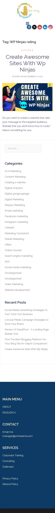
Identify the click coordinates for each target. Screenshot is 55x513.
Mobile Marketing (14, 239)
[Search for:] (23, 148)
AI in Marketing (13, 171)
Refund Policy (10, 484)
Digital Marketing (14, 199)
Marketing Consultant (17, 233)
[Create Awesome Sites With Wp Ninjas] (27, 96)
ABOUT (6, 406)
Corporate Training (12, 455)
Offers (27, 50)
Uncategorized (13, 272)
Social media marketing (18, 267)
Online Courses (13, 250)
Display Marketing (15, 205)
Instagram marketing (16, 222)
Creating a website (15, 182)
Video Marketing (14, 284)
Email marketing (14, 210)
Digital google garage (17, 193)
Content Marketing (15, 176)
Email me (7, 432)
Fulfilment (8, 466)
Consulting (8, 461)
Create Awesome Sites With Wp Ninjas (27, 63)
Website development (17, 290)
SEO (7, 261)
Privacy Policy (10, 478)
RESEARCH (9, 412)
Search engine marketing (19, 255)
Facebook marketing (16, 216)
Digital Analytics (14, 188)
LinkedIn (9, 227)
